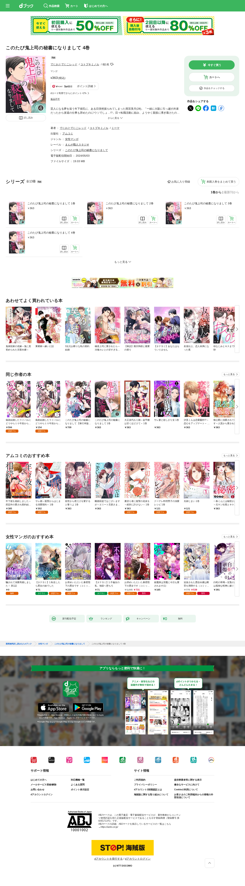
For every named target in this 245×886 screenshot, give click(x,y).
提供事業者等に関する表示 (188, 779)
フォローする (112, 64)
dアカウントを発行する (108, 858)
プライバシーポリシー (145, 784)
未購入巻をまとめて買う (221, 181)
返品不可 (55, 99)
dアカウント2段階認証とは (148, 789)
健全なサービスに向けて (186, 784)
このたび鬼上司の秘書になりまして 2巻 (130, 203)
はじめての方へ (39, 779)
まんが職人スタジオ (77, 144)
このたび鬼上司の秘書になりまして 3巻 (208, 203)
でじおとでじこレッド (64, 64)
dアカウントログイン (42, 794)
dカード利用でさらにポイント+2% (69, 93)
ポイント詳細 (85, 86)
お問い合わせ (37, 789)
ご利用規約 (139, 779)
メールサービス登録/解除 (43, 784)
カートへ (214, 77)
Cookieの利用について (186, 789)
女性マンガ (71, 139)
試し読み (28, 117)
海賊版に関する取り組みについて (151, 794)
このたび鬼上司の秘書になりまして (86, 150)
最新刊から (231, 192)
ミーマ (115, 127)
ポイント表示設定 (80, 789)
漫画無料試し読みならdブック (19, 644)
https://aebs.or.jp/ (109, 827)
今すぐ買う (214, 64)
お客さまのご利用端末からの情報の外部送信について (193, 796)
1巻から (216, 192)
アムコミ (67, 133)
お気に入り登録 (180, 181)
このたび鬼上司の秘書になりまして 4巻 (51, 232)
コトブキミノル (89, 64)
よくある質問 (78, 784)
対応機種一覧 (78, 779)
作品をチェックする (214, 88)
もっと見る (229, 374)
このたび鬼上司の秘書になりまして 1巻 (51, 203)
